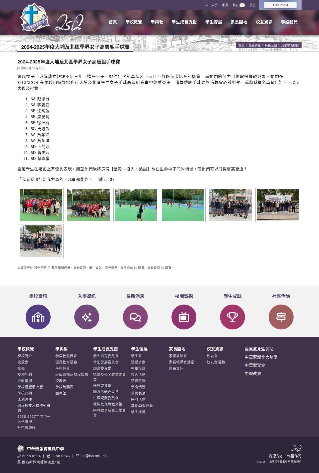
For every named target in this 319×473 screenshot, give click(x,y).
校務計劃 (24, 374)
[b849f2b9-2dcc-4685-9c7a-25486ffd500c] (277, 205)
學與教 (157, 22)
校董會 (22, 361)
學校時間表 (64, 386)
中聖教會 (253, 373)
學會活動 (138, 386)
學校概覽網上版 (30, 386)
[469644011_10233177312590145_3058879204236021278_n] (135, 205)
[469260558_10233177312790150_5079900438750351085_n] (40, 205)
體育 (141, 267)
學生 (252, 5)
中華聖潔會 (255, 365)
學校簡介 (24, 355)
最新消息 (135, 296)
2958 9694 (31, 455)
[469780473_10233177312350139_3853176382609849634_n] (183, 205)
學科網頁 (62, 368)
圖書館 (60, 392)
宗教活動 (138, 399)
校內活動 (138, 374)
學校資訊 (80, 267)
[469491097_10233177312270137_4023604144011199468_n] (88, 205)
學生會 (136, 355)
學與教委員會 (66, 355)
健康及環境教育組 (107, 403)
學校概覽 (134, 22)
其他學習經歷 (290, 45)
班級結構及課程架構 (71, 374)
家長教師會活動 (181, 361)
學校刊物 (24, 392)
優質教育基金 (66, 361)
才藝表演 (138, 392)
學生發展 (213, 22)
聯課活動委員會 (106, 391)
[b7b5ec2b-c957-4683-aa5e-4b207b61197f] (230, 205)
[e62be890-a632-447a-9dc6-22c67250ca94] (40, 241)
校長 (21, 368)
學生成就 (95, 267)
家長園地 (239, 22)
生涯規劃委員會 (106, 397)
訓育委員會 (102, 368)
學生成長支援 (184, 22)
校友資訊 (264, 22)
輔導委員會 (102, 385)
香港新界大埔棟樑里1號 (41, 461)
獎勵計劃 (138, 361)
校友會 (212, 355)
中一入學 (211, 5)
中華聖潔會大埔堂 (261, 357)
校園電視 (184, 296)
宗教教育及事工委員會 (109, 412)
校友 (238, 5)
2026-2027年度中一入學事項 (34, 418)
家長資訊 (176, 368)
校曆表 (60, 380)
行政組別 (24, 380)
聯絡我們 (289, 22)
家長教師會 (178, 355)
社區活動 (281, 296)
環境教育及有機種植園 (33, 408)
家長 (225, 5)
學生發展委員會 (106, 361)
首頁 (113, 22)
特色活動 (271, 45)
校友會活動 (216, 361)
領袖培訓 (138, 368)
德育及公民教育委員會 (109, 376)
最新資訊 (255, 45)
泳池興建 (24, 399)
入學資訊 (87, 296)
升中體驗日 (26, 427)
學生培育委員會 (106, 355)
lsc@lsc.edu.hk (94, 455)
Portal (280, 5)
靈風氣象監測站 (259, 349)
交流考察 (138, 380)
